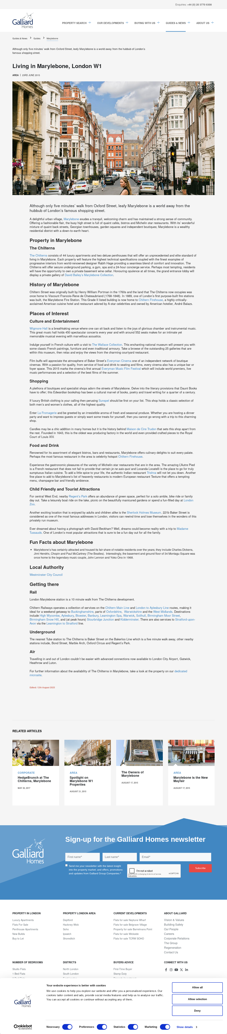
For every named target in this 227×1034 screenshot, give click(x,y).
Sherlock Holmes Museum (144, 512)
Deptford (68, 920)
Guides (37, 38)
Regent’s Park (78, 496)
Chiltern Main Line (117, 607)
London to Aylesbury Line (152, 607)
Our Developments (110, 23)
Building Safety (173, 925)
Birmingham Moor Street (164, 615)
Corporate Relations (176, 938)
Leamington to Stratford (61, 623)
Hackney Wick (71, 924)
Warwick (128, 615)
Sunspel (104, 400)
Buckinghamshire (82, 611)
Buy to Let (18, 938)
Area (15, 75)
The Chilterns (38, 255)
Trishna (151, 472)
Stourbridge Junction (100, 619)
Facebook (166, 970)
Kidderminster (129, 619)
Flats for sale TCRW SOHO (129, 938)
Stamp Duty (120, 973)
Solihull (141, 615)
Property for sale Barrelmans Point (133, 929)
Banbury (93, 615)
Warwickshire (133, 611)
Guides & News (176, 23)
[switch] (102, 1027)
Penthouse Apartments (25, 929)
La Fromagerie (47, 413)
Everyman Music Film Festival (121, 368)
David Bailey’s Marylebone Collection (89, 275)
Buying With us (144, 23)
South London (71, 973)
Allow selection (197, 999)
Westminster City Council (46, 574)
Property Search (74, 23)
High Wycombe (50, 615)
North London (70, 969)
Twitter (181, 970)
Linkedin (187, 970)
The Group (171, 943)
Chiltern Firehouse (151, 300)
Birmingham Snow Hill (44, 619)
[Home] (23, 20)
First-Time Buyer (123, 969)
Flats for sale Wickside (126, 934)
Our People (171, 929)
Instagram (171, 970)
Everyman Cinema (119, 361)
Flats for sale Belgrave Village (130, 924)
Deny (197, 1010)
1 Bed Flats (18, 973)
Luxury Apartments (23, 920)
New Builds (18, 934)
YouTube (176, 970)
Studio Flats (19, 969)
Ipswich (67, 934)
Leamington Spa (110, 615)
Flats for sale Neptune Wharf (130, 920)
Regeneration (172, 948)
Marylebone (52, 38)
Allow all (197, 987)
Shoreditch (69, 938)
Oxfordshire (113, 611)
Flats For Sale (20, 924)
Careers (169, 934)
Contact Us (171, 952)
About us (202, 23)
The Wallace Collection (107, 344)
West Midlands (162, 611)
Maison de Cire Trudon (141, 429)
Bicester (81, 615)
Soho (66, 929)
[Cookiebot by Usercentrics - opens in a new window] (22, 1027)
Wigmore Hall (39, 328)
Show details (185, 1026)
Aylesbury (67, 615)
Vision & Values (174, 920)
